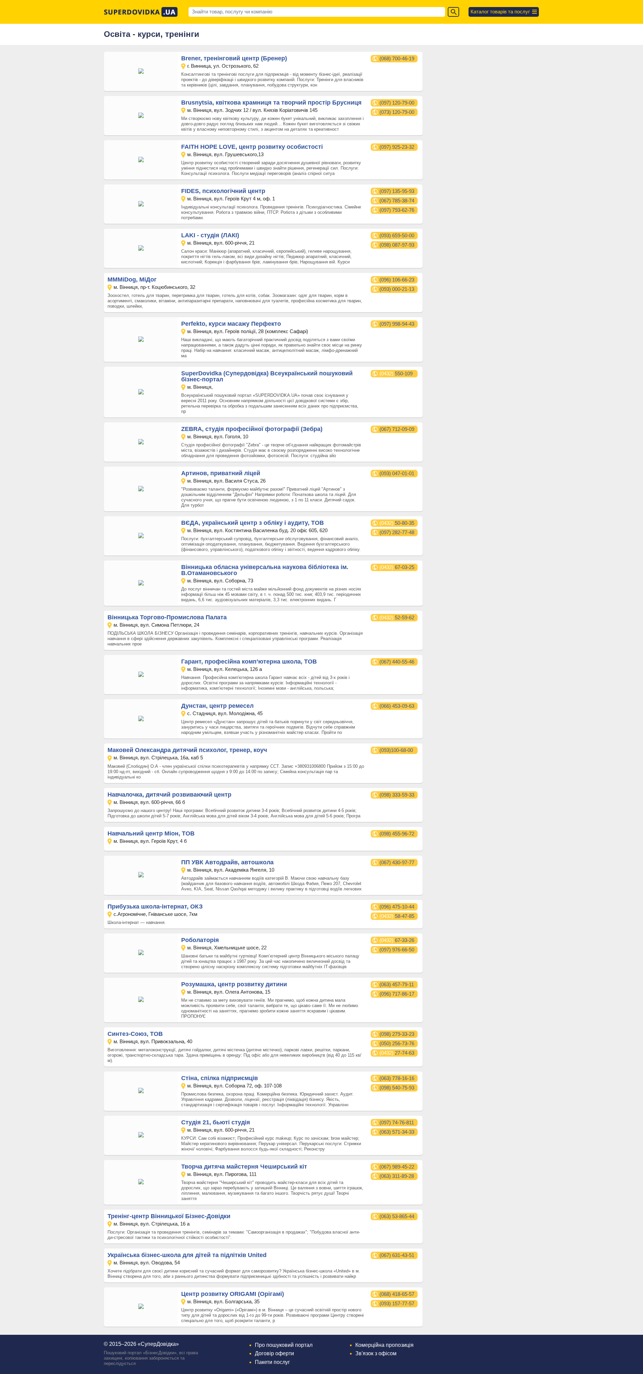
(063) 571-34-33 (396, 1132)
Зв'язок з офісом (376, 1353)
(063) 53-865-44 (396, 1216)
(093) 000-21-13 (396, 289)
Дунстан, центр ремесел (217, 705)
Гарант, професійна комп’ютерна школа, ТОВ (249, 661)
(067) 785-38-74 (396, 200)
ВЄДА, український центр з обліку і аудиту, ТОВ (252, 522)
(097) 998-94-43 (396, 324)
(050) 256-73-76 (396, 1043)
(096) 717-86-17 (396, 994)
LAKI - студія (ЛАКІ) (210, 235)
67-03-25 (396, 567)
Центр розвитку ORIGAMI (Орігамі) (232, 1294)
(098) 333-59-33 (396, 795)
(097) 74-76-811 (396, 1122)
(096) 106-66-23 (396, 280)
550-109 (396, 373)
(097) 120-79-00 (396, 103)
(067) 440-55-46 (396, 662)
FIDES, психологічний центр (223, 191)
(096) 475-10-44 (396, 907)
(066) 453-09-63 (396, 706)
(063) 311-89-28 (396, 1176)
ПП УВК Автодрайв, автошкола (227, 862)
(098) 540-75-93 (396, 1087)
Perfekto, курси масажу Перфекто (231, 323)
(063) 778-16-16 (396, 1078)
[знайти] (453, 12)
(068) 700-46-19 (396, 58)
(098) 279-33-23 (396, 1034)
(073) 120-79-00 (396, 112)
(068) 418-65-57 (396, 1294)
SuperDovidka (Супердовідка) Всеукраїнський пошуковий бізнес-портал (267, 376)
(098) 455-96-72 (396, 833)
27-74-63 (396, 1053)
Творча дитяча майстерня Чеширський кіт (244, 1166)
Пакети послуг (272, 1362)
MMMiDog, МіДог (132, 279)
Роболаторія (200, 940)
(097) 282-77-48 (396, 532)
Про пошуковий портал (283, 1345)
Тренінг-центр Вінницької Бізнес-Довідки (169, 1216)
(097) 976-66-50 (396, 949)
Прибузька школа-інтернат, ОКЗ (155, 906)
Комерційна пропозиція (384, 1345)
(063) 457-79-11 (396, 984)
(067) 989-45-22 (396, 1167)
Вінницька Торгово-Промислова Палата (167, 617)
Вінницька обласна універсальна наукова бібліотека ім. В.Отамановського (264, 570)
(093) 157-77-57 (396, 1303)
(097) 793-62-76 (396, 210)
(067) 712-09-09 (396, 429)
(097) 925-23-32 (396, 147)
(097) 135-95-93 (396, 191)
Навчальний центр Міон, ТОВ (151, 833)
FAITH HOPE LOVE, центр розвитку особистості (252, 146)
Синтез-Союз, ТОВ (135, 1033)
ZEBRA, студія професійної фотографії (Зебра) (252, 429)
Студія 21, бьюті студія (215, 1122)
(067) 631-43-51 (396, 1255)
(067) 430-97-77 (396, 862)
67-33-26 (396, 940)
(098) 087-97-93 (396, 245)
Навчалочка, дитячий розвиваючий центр (169, 794)
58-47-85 (396, 916)
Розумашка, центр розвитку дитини (234, 984)
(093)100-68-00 (396, 750)
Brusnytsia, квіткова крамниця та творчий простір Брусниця (271, 102)
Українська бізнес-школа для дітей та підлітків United (187, 1255)
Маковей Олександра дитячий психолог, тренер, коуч (187, 750)
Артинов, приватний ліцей (220, 473)
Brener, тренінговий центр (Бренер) (234, 58)
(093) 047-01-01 (396, 473)
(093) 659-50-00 (396, 235)
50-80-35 (396, 523)
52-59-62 (396, 617)
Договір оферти (274, 1353)
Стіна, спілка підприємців (219, 1078)
